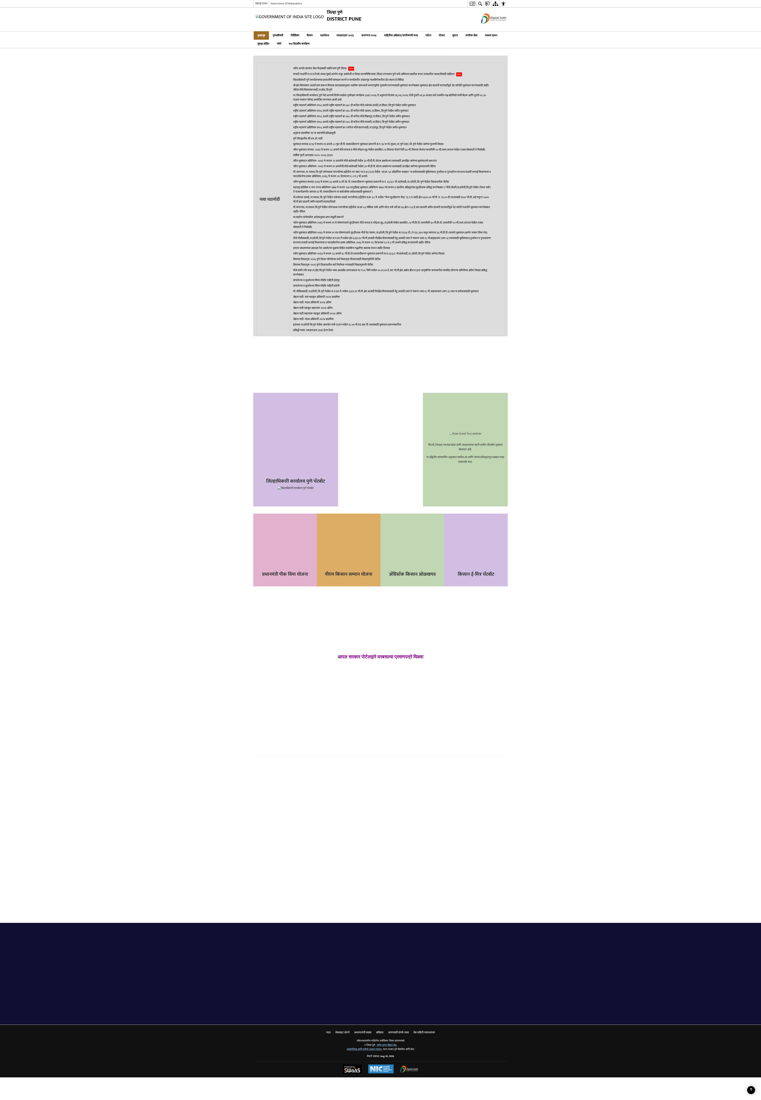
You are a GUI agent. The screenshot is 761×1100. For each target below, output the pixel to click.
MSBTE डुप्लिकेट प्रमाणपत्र (464, 690)
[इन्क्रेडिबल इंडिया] (360, 998)
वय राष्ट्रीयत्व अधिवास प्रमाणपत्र (277, 662)
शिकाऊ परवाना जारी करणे (400, 663)
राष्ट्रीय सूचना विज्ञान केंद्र (386, 1020)
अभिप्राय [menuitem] (379, 1007)
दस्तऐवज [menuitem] (324, 35)
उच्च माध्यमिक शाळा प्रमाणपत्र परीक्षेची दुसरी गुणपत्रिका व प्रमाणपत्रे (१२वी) (477, 676)
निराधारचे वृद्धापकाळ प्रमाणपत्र (341, 693)
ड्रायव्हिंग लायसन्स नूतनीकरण (401, 676)
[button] (502, 35)
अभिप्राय (299, 413)
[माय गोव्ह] (321, 998)
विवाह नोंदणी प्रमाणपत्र (336, 671)
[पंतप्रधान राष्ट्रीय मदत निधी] (400, 998)
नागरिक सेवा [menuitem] (471, 35)
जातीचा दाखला (268, 683)
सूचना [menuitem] (455, 35)
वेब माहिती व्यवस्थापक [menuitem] (424, 1007)
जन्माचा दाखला (332, 664)
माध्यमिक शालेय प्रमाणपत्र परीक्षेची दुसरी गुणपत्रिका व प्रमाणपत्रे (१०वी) (476, 665)
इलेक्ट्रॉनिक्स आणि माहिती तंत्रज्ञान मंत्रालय (364, 1024)
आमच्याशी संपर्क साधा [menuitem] (398, 1007)
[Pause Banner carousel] (755, 45)
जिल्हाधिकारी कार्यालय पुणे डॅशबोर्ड (298, 378)
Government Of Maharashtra (286, 3)
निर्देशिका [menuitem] (295, 35)
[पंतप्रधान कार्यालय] (440, 998)
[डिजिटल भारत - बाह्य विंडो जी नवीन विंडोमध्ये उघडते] (488, 27)
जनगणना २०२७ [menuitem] (369, 35)
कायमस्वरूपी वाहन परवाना (400, 670)
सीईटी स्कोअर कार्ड (460, 697)
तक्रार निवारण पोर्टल (298, 361)
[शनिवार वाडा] (328, 922)
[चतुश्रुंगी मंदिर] (302, 922)
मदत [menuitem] (328, 1007)
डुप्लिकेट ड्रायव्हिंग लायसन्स (400, 683)
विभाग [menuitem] (310, 35)
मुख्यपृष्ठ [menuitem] (261, 35)
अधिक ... (458, 801)
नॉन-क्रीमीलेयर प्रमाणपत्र (273, 676)
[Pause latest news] (498, 276)
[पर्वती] (275, 922)
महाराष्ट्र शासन (261, 3)
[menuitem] (472, 3)
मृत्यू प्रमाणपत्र (331, 678)
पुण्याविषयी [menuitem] (278, 35)
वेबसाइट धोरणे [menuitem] (342, 1007)
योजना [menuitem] (442, 35)
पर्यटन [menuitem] (428, 35)
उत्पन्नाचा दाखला (269, 669)
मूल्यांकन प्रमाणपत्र (334, 686)
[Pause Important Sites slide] (495, 996)
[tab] (268, 903)
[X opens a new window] (288, 302)
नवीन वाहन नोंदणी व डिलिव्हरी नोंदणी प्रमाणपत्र (409, 690)
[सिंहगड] (355, 922)
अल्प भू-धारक (268, 690)
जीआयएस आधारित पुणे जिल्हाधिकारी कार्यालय (298, 396)
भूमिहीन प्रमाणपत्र (270, 697)
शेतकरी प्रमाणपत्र (285, 690)
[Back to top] (751, 1090)
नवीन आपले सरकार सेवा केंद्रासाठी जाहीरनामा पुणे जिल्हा (323, 271)
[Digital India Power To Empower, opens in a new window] (409, 1045)
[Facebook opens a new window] (283, 302)
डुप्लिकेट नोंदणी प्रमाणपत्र (399, 696)
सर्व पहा (367, 914)
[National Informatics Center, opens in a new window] (381, 1045)
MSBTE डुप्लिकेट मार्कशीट (463, 684)
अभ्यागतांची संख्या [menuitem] (362, 1007)
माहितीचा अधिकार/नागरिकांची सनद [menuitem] (401, 35)
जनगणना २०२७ (380, 441)
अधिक (394, 988)
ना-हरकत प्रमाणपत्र (334, 700)
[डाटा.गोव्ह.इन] (281, 998)
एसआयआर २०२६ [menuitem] (345, 35)
